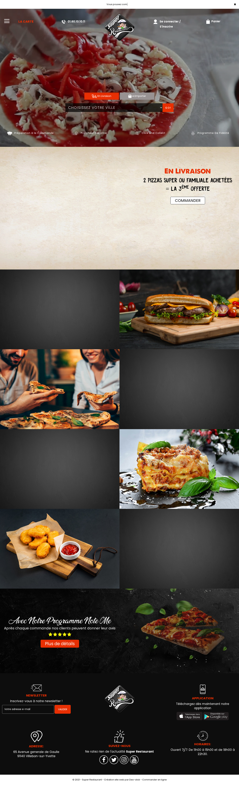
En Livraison (104, 96)
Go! (168, 108)
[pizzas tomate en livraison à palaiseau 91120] (60, 389)
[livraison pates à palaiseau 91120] (179, 469)
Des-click (134, 779)
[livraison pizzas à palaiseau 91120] (119, 27)
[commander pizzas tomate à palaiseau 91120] (137, 133)
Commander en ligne (154, 779)
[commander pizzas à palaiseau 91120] (9, 133)
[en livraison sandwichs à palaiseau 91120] (179, 309)
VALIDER (62, 709)
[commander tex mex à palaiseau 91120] (60, 549)
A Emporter (139, 96)
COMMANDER (188, 200)
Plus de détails (60, 644)
